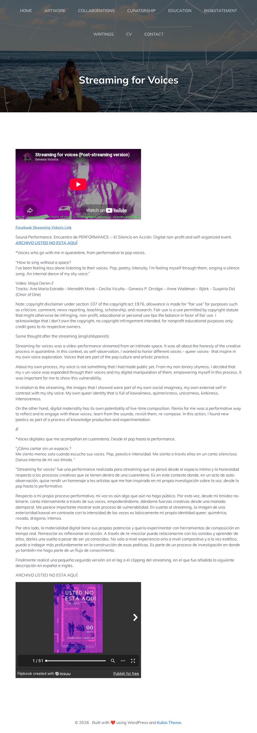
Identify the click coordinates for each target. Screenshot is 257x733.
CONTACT (154, 34)
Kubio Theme (169, 722)
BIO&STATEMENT (220, 10)
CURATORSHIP (141, 10)
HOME (26, 10)
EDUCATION (179, 10)
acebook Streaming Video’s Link (45, 227)
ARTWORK (55, 10)
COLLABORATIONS (96, 10)
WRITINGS (103, 34)
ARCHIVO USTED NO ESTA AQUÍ (46, 242)
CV (129, 34)
